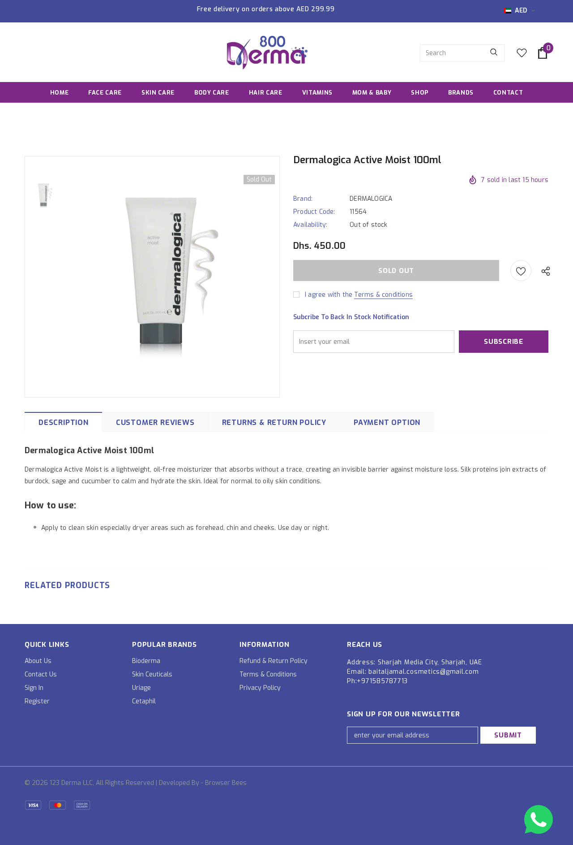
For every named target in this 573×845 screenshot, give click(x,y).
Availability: (310, 225)
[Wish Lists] (520, 270)
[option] (172, 276)
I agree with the (328, 294)
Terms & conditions (383, 294)
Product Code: (314, 212)
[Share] (543, 271)
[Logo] (267, 52)
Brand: (302, 199)
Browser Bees (226, 783)
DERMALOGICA (371, 199)
